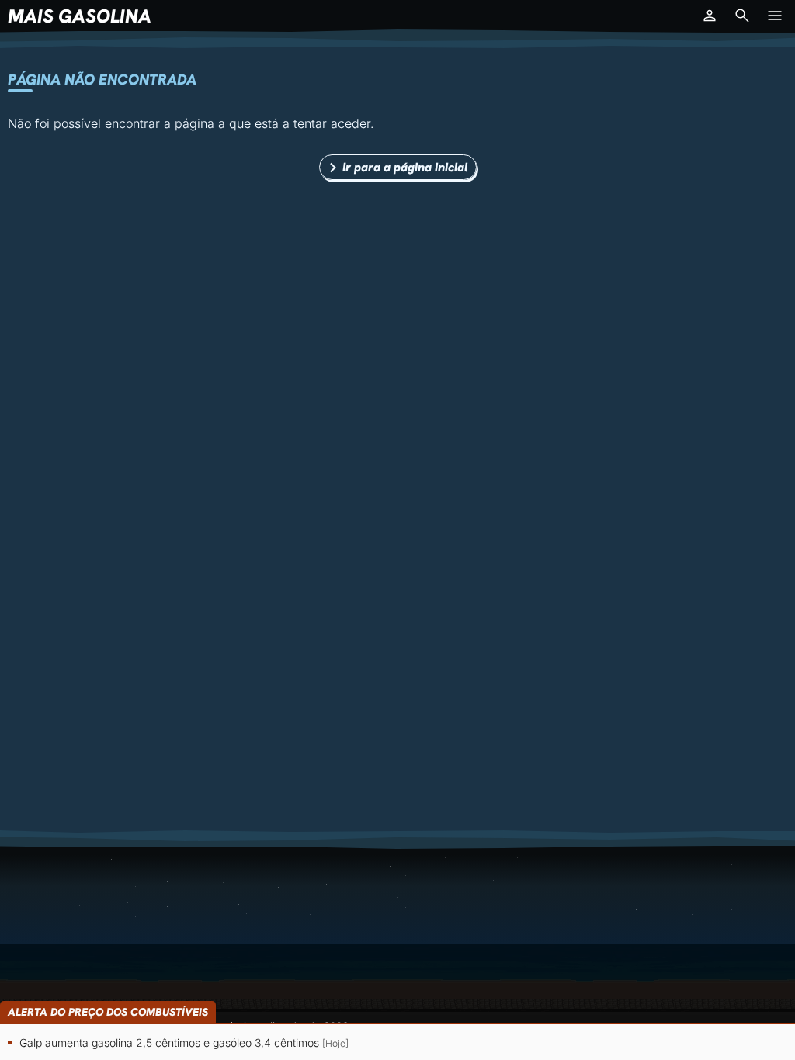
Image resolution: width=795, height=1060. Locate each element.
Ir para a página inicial (405, 167)
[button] (709, 15)
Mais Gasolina (79, 16)
